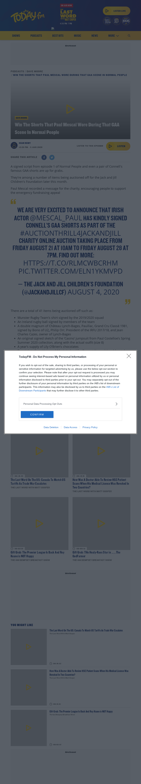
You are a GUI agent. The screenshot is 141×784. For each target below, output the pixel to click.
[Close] (130, 357)
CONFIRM (37, 414)
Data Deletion (51, 427)
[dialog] (70, 392)
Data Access (70, 427)
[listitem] (70, 404)
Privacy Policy (90, 427)
